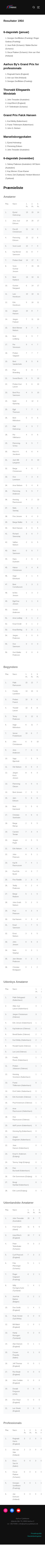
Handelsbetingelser (34, 1536)
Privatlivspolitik (36, 1533)
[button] (4, 7)
